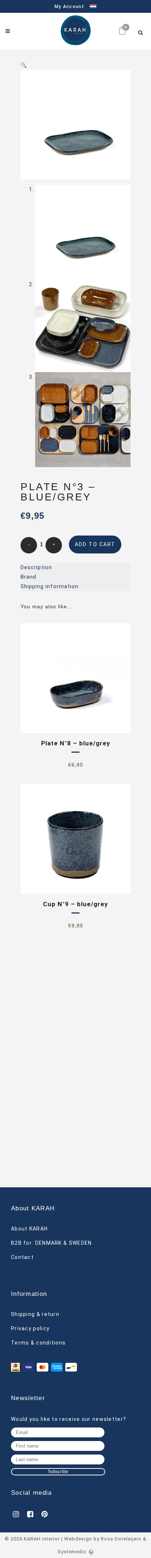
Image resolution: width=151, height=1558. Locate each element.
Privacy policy (30, 1328)
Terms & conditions (38, 1343)
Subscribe (58, 1471)
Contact (22, 1257)
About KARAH (29, 1229)
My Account (69, 6)
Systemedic (72, 1551)
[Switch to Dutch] (90, 7)
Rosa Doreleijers (121, 1539)
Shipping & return (35, 1314)
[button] (75, 65)
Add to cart (95, 544)
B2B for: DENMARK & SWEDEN (51, 1243)
